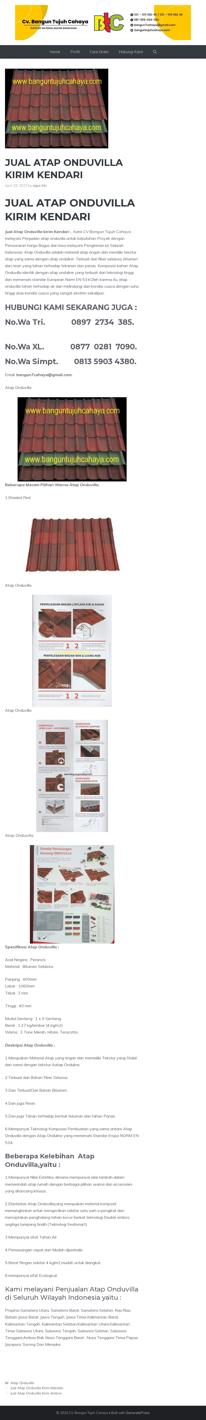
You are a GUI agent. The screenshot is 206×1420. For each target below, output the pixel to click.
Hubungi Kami (131, 51)
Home (54, 51)
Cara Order (99, 51)
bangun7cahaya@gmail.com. (44, 374)
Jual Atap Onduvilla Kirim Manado (37, 1388)
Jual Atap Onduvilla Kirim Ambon (36, 1393)
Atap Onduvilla (22, 1383)
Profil (75, 51)
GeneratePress (138, 1413)
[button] (155, 52)
